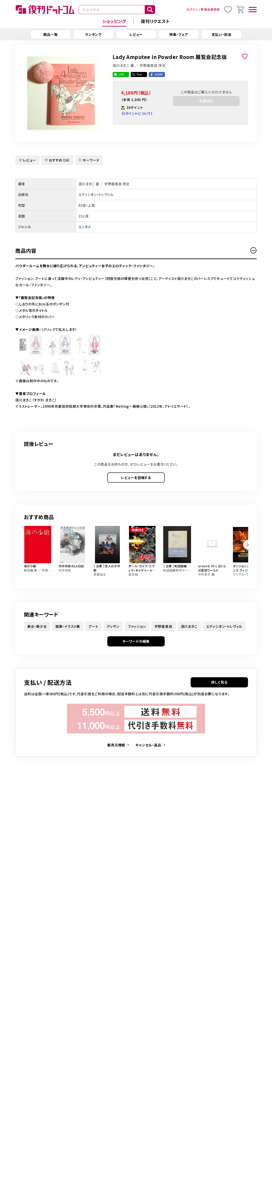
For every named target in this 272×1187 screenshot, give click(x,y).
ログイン (192, 9)
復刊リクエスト (155, 21)
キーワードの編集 (136, 641)
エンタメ (84, 226)
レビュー (136, 34)
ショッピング (114, 21)
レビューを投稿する (136, 477)
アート (93, 626)
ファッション (137, 626)
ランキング (93, 34)
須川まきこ (189, 626)
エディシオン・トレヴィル (224, 626)
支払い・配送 (221, 34)
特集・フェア (178, 34)
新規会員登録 (210, 9)
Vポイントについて (137, 113)
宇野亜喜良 (163, 626)
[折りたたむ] (253, 250)
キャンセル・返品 (148, 744)
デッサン (113, 626)
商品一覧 (50, 34)
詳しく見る (219, 682)
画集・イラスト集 (67, 626)
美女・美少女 (37, 626)
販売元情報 (116, 744)
